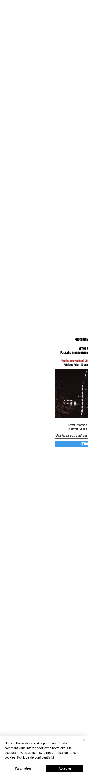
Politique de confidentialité (35, 757)
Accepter (65, 768)
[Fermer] (81, 742)
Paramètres (23, 768)
